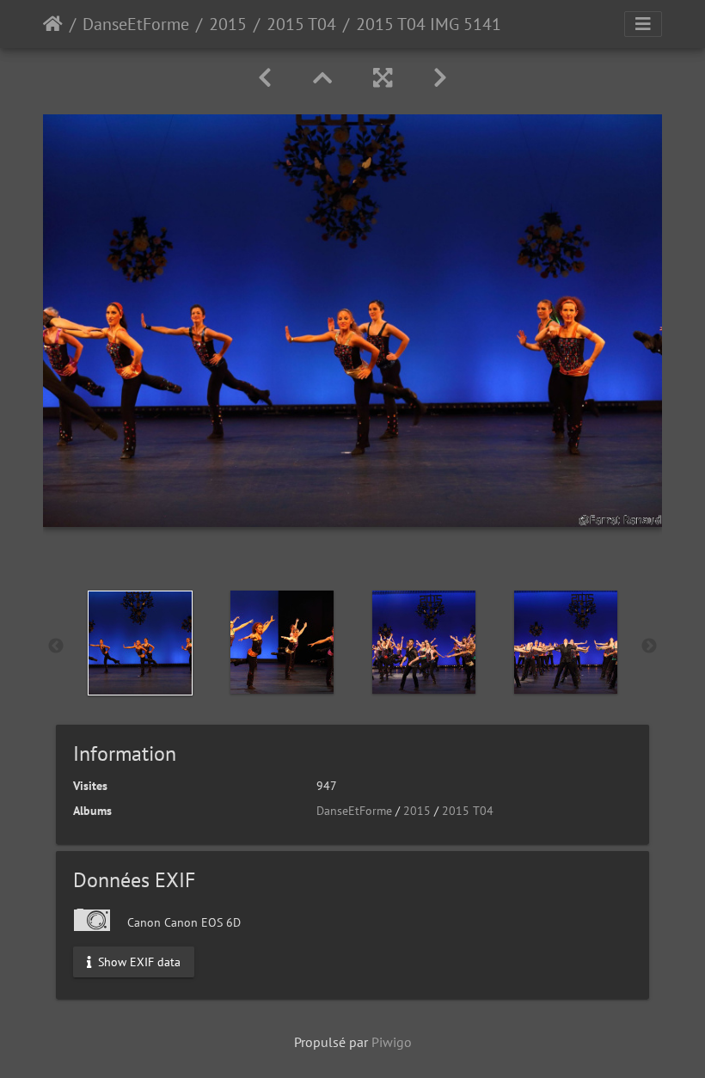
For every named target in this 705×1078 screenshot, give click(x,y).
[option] (140, 643)
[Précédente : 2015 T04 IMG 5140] (264, 78)
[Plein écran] (382, 78)
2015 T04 (301, 24)
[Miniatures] (322, 78)
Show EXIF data (138, 961)
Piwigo (391, 1041)
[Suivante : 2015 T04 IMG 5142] (440, 78)
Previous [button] (55, 646)
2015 (228, 24)
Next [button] (649, 646)
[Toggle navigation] (643, 24)
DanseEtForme (136, 24)
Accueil (53, 24)
